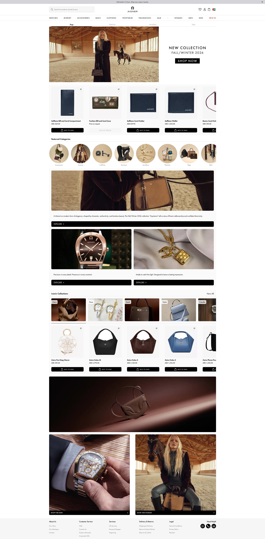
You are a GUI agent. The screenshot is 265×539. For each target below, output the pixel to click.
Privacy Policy (173, 529)
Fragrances (145, 18)
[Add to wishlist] (80, 89)
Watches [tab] (112, 24)
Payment (172, 532)
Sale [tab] (193, 24)
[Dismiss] (262, 2)
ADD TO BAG (69, 130)
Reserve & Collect (145, 532)
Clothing (111, 18)
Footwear (127, 18)
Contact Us (82, 529)
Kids (201, 18)
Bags (98, 18)
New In (212, 18)
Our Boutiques (54, 529)
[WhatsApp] (202, 526)
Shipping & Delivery (146, 526)
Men (190, 18)
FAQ (80, 526)
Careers (51, 532)
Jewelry (67, 18)
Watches (53, 18)
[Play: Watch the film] (132, 404)
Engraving (112, 532)
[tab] (68, 310)
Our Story (52, 526)
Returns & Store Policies (147, 529)
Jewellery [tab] (152, 24)
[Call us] (208, 526)
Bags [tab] (71, 24)
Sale (159, 18)
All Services (113, 526)
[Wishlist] (200, 9)
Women (178, 18)
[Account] (204, 9)
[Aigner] (132, 9)
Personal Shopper (115, 529)
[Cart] (209, 9)
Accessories (83, 18)
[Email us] (214, 526)
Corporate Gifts (84, 536)
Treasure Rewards (85, 532)
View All (210, 293)
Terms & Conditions (175, 526)
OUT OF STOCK (105, 130)
